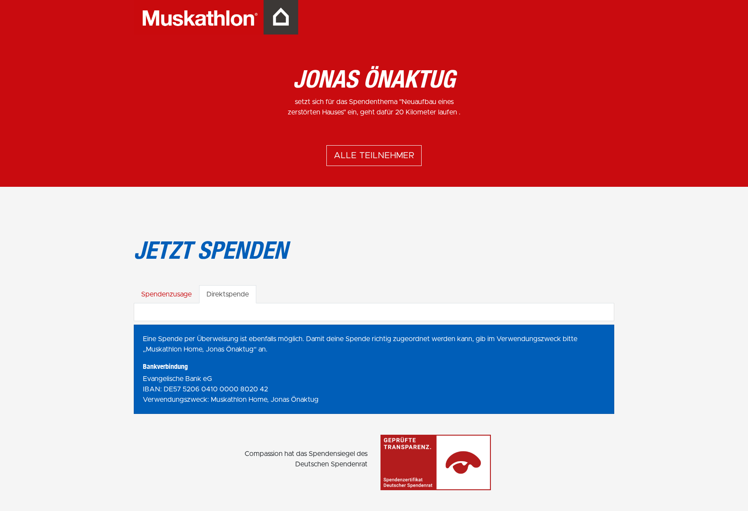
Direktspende (227, 294)
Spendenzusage (166, 294)
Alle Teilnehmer (374, 155)
